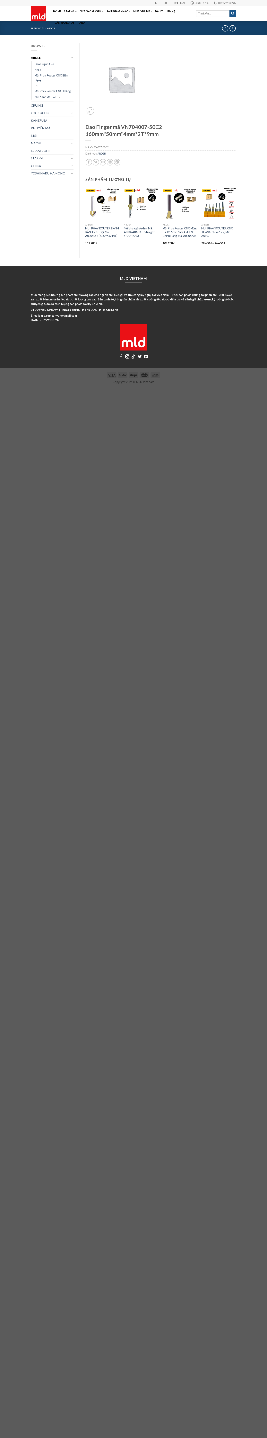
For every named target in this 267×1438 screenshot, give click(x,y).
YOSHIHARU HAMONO (48, 173)
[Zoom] (90, 111)
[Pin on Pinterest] (110, 162)
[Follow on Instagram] (127, 357)
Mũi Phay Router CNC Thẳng (53, 91)
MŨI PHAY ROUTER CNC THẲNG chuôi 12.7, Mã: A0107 (217, 232)
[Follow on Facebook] (121, 357)
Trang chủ (37, 28)
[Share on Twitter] (96, 162)
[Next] (236, 219)
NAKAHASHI (40, 150)
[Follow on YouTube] (146, 357)
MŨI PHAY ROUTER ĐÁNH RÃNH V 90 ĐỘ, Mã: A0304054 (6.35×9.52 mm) (102, 232)
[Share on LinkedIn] (117, 162)
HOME (57, 11)
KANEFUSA (39, 120)
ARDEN (51, 28)
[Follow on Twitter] (140, 357)
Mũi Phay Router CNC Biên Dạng (51, 78)
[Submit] (232, 13)
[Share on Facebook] (89, 162)
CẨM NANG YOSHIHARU (70, 22)
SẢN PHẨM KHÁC (117, 11)
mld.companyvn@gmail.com (58, 315)
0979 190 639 (50, 320)
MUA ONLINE (141, 11)
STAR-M (69, 11)
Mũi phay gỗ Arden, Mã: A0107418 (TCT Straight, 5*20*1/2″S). (139, 232)
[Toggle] (71, 57)
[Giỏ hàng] (166, 2)
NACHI (36, 143)
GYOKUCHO (40, 113)
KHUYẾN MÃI (41, 128)
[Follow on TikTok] (133, 357)
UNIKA (36, 166)
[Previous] (86, 219)
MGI (34, 135)
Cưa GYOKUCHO (90, 11)
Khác (38, 69)
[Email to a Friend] (103, 162)
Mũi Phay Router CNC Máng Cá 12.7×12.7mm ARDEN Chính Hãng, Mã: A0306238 (180, 232)
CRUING (37, 105)
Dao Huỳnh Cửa (44, 64)
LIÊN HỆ (171, 11)
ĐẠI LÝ (159, 11)
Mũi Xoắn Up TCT (46, 96)
